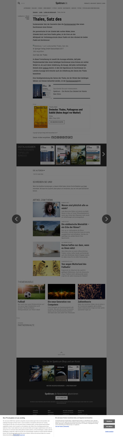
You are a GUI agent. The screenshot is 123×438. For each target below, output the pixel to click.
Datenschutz (16, 435)
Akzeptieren (109, 421)
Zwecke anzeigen (109, 431)
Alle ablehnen (109, 426)
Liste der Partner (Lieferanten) (62, 426)
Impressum (22, 435)
